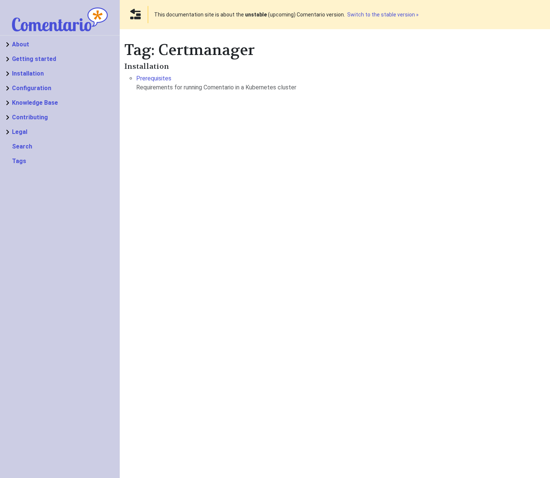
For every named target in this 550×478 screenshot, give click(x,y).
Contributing (30, 117)
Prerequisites (153, 78)
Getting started (34, 58)
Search (22, 146)
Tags (19, 161)
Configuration (31, 88)
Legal (19, 131)
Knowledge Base (35, 102)
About (20, 44)
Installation (28, 73)
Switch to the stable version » (383, 15)
